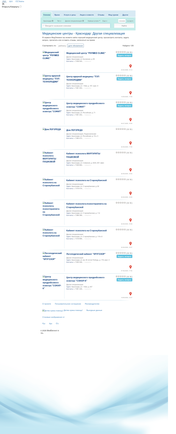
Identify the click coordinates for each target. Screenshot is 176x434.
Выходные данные (94, 310)
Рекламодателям (92, 303)
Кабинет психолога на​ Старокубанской (86, 230)
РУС (4, 1)
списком (122, 21)
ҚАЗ (11, 1)
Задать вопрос (124, 55)
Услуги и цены (70, 14)
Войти (21, 1)
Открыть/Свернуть (10, 6)
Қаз (50, 323)
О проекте (46, 303)
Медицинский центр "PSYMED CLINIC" (86, 53)
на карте (130, 21)
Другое (125, 14)
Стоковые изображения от (53, 317)
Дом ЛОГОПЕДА (74, 130)
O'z (57, 323)
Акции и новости (87, 14)
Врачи (57, 14)
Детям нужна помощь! (73, 310)
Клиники (46, 14)
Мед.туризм (113, 14)
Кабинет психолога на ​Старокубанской (86, 180)
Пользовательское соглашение (68, 303)
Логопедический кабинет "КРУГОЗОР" (86, 253)
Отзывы (101, 14)
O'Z (17, 1)
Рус (43, 323)
